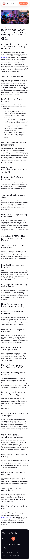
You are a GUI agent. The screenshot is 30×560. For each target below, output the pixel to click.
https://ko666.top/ (6, 517)
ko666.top (4, 57)
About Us (5, 555)
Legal (18, 555)
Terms (14, 555)
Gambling (3, 27)
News (13, 544)
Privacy (9, 555)
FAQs (18, 544)
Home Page (6, 544)
